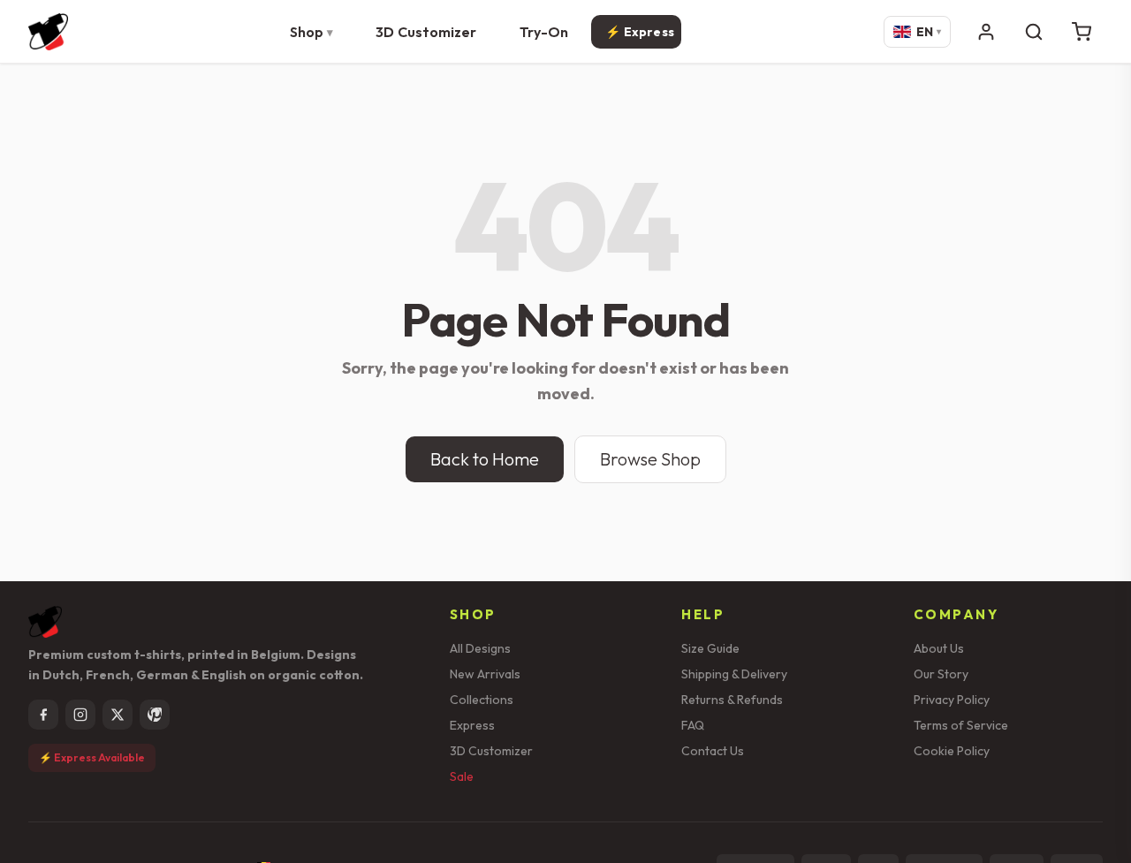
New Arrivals (485, 674)
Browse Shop (650, 459)
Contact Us (712, 751)
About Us (939, 648)
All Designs (480, 648)
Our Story (941, 674)
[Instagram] (80, 715)
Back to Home (484, 459)
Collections (481, 700)
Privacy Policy (952, 700)
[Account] (986, 32)
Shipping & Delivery (734, 674)
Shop (306, 32)
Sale (462, 776)
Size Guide (710, 648)
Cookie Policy (952, 751)
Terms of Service (961, 725)
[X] (117, 715)
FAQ (692, 725)
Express (472, 725)
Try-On (544, 32)
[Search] (1034, 32)
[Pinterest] (155, 715)
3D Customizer (426, 32)
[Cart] (1081, 32)
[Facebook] (43, 715)
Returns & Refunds (732, 700)
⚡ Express (639, 32)
